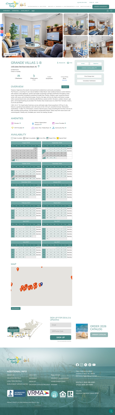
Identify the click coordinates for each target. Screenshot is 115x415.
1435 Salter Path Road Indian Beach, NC (24, 67)
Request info (62, 62)
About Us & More (85, 6)
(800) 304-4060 (87, 385)
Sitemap (54, 385)
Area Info (51, 6)
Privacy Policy (12, 402)
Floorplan (65, 87)
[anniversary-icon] (25, 360)
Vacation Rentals (33, 6)
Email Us (91, 2)
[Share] (1, 34)
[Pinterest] (1, 31)
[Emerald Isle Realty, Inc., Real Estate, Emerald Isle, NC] (16, 393)
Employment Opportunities (17, 384)
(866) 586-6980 (83, 2)
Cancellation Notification (89, 81)
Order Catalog (99, 335)
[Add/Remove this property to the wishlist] (111, 11)
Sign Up (60, 337)
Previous (4, 35)
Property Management (100, 6)
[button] (40, 285)
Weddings (58, 6)
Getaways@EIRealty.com (86, 376)
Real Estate (43, 6)
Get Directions (15, 308)
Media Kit (32, 381)
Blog (77, 6)
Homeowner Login (58, 381)
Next (110, 35)
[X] (1, 28)
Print (69, 63)
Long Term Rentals (68, 6)
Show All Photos (10, 54)
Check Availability (89, 68)
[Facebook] (1, 25)
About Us (10, 375)
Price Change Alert (89, 76)
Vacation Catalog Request (39, 385)
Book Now (69, 148)
